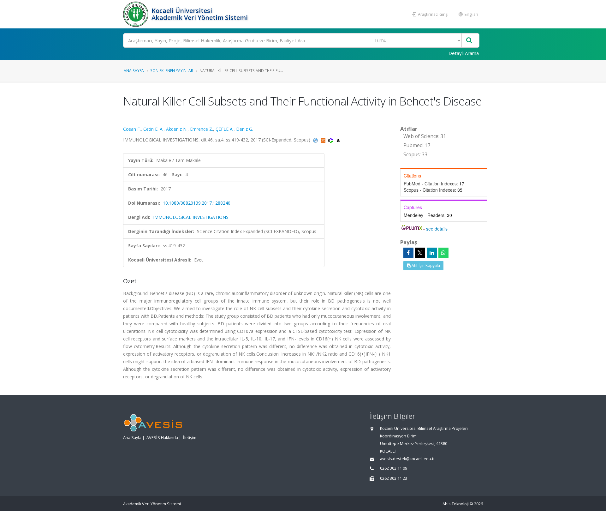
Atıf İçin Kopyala (425, 265)
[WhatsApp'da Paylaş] (443, 253)
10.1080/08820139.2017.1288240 (196, 203)
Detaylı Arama (464, 53)
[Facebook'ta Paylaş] (408, 253)
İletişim (189, 437)
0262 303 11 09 (393, 468)
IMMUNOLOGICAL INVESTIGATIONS (191, 217)
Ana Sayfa (134, 70)
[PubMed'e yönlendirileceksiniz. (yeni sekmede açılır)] (316, 140)
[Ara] (469, 40)
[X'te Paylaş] (420, 253)
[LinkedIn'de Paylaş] (432, 253)
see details (437, 228)
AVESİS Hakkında (162, 437)
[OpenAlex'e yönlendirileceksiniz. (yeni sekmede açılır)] (338, 140)
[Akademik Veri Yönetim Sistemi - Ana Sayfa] (136, 14)
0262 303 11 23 (393, 478)
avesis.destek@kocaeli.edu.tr (407, 458)
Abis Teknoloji (456, 504)
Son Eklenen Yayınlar (171, 70)
